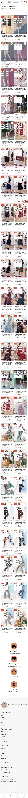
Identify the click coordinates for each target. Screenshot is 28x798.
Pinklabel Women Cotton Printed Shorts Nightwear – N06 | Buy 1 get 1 (7, 89)
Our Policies (5, 762)
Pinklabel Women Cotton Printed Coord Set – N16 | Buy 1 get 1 (7, 444)
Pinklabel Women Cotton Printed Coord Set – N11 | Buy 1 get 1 (20, 497)
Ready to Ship (4, 748)
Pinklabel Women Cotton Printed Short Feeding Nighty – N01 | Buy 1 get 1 (7, 418)
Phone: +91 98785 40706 (7, 779)
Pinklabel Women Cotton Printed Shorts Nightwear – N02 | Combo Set (7, 36)
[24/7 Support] (14, 671)
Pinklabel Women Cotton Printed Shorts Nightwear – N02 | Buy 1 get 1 (7, 142)
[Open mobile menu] (1, 2)
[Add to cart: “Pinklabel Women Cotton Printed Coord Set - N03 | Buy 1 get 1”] (25, 583)
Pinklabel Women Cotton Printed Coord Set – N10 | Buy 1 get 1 (7, 524)
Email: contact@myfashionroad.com (9, 781)
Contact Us (3, 758)
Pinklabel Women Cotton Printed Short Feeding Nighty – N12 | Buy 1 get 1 (20, 142)
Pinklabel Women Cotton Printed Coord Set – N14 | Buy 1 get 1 (7, 471)
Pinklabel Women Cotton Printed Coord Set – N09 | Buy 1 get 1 (20, 524)
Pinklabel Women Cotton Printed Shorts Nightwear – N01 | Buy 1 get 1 (20, 391)
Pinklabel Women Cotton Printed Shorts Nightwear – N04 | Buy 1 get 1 (7, 116)
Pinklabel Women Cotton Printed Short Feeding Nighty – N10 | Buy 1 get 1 (7, 197)
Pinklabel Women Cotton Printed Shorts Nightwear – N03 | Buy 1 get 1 (20, 116)
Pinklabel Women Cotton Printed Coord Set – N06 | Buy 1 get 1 (7, 577)
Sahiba (2, 717)
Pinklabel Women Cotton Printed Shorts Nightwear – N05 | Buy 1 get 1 (20, 89)
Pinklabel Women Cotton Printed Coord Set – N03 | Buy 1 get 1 (20, 603)
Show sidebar (6, 12)
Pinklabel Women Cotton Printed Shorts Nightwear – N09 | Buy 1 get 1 (20, 36)
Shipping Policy (4, 765)
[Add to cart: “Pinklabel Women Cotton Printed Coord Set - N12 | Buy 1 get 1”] (12, 477)
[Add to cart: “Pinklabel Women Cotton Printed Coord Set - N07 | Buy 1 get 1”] (25, 530)
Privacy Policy (4, 770)
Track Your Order (5, 753)
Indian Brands (5, 712)
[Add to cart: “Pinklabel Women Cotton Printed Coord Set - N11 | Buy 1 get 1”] (25, 477)
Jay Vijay (3, 725)
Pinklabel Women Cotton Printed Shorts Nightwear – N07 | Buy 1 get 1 (20, 63)
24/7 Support (14, 677)
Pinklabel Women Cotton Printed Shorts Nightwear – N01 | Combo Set (7, 391)
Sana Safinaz (4, 741)
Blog (2, 755)
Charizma (3, 734)
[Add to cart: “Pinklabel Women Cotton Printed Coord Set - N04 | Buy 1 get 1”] (12, 583)
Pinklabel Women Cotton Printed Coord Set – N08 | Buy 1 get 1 (7, 550)
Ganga (2, 715)
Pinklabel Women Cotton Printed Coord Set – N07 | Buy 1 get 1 (20, 550)
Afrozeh (3, 739)
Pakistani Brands (6, 729)
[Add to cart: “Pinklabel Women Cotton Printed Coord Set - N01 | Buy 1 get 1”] (25, 610)
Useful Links (5, 746)
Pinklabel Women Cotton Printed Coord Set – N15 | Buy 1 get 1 (20, 444)
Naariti (2, 720)
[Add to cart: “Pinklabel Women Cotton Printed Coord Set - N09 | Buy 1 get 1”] (25, 504)
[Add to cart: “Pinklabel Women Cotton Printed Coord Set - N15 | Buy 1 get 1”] (25, 424)
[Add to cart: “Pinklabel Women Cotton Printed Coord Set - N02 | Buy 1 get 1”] (12, 610)
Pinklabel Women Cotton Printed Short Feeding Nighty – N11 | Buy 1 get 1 (20, 169)
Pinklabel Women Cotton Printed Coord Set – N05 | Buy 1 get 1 (20, 577)
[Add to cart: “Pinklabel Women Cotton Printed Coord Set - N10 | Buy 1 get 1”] (12, 504)
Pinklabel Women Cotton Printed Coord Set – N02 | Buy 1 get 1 (7, 629)
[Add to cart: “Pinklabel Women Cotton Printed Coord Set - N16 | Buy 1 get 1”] (12, 424)
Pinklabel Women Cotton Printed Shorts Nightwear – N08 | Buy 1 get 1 (7, 63)
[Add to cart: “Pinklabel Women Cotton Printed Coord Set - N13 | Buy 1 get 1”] (25, 451)
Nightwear (3, 750)
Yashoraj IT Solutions (19, 792)
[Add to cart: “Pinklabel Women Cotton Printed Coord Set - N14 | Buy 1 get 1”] (12, 451)
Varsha (2, 722)
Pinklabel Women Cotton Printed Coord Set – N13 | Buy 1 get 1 (20, 471)
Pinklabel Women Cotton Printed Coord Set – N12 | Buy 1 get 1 (7, 497)
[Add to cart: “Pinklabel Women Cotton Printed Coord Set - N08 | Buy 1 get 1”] (12, 530)
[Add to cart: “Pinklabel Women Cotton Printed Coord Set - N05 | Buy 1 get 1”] (25, 557)
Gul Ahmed (3, 731)
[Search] (22, 2)
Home (2, 6)
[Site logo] (14, 2)
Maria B (3, 736)
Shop (6, 6)
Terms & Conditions (6, 772)
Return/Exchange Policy (7, 767)
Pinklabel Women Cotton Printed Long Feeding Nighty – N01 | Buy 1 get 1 (20, 418)
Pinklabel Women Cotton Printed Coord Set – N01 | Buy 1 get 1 (20, 629)
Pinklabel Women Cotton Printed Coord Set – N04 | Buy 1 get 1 (7, 603)
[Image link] (14, 704)
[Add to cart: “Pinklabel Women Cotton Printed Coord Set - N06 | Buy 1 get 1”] (12, 557)
